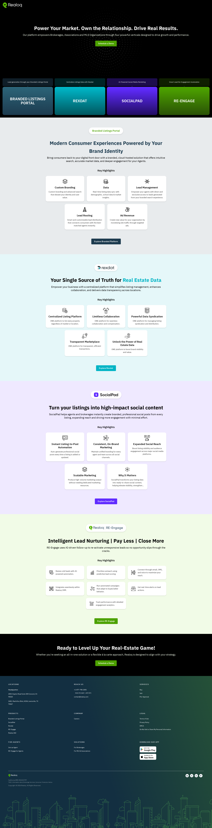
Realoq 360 (12, 733)
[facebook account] (201, 775)
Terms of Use (144, 719)
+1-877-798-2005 (80, 690)
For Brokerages (79, 747)
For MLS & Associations (82, 751)
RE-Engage (12, 729)
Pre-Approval (144, 697)
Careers (76, 719)
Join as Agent (13, 747)
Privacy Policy (144, 722)
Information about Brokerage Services (23, 782)
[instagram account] (196, 775)
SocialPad (11, 722)
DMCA (142, 726)
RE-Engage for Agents (15, 751)
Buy (141, 690)
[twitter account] (191, 775)
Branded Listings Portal (16, 719)
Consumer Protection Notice (44, 782)
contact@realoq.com (81, 697)
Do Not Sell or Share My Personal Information (155, 729)
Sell (141, 693)
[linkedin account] (187, 775)
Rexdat (10, 726)
